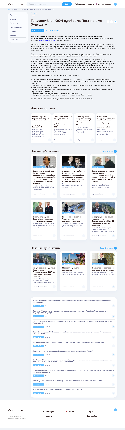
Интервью (14, 23)
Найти (66, 4)
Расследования (16, 27)
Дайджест (13, 35)
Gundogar (15, 4)
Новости (90, 4)
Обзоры (13, 31)
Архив (108, 4)
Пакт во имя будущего (47, 40)
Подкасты (14, 39)
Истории (13, 15)
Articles (100, 4)
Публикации (80, 4)
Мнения (13, 19)
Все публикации (106, 151)
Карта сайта (92, 416)
